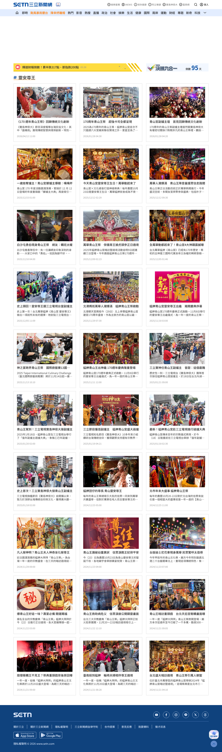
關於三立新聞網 (39, 727)
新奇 (189, 13)
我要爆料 (143, 727)
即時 (25, 13)
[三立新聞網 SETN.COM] (17, 12)
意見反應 (126, 727)
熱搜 (88, 13)
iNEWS (128, 4)
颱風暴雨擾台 (39, 13)
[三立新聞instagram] (176, 715)
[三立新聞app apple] (24, 735)
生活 (130, 13)
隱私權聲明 (61, 727)
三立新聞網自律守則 (86, 727)
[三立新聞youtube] (156, 715)
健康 (138, 13)
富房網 (186, 4)
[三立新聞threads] (205, 715)
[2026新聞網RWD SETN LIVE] (58, 4)
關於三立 (18, 727)
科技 (197, 13)
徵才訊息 (160, 727)
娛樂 (121, 13)
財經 (172, 13)
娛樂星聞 (115, 4)
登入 (206, 4)
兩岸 (155, 13)
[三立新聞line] (186, 715)
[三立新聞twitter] (195, 715)
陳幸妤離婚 (58, 13)
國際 (147, 13)
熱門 (71, 13)
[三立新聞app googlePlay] (50, 735)
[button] (196, 4)
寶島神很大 (171, 4)
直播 (96, 13)
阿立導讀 (156, 4)
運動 (164, 13)
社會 (113, 13)
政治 (104, 13)
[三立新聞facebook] (166, 715)
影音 (79, 13)
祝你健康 (142, 4)
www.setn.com (45, 744)
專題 (180, 13)
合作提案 (109, 727)
